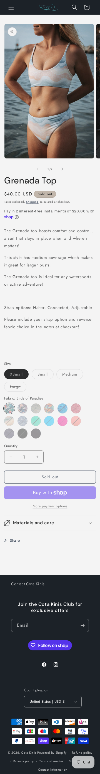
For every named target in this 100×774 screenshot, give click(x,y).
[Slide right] (62, 169)
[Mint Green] (36, 421)
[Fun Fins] (49, 408)
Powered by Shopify (52, 752)
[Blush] (76, 421)
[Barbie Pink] (63, 421)
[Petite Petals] (23, 421)
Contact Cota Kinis (28, 584)
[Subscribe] (82, 625)
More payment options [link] (50, 506)
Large (18, 388)
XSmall (19, 375)
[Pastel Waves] (9, 421)
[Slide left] (38, 169)
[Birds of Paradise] (9, 408)
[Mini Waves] (36, 408)
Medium (72, 375)
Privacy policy (23, 761)
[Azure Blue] (49, 421)
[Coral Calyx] (76, 408)
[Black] (23, 433)
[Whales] (63, 408)
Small (46, 375)
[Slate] (9, 433)
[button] (11, 7)
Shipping (32, 202)
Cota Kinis (28, 752)
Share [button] (15, 540)
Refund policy (82, 752)
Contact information (53, 769)
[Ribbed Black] (36, 433)
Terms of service (51, 761)
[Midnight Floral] (23, 408)
